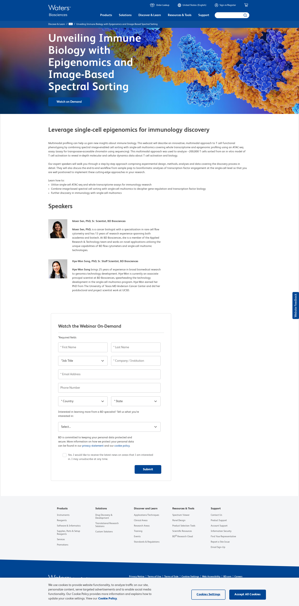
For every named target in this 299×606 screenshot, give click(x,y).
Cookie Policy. (107, 598)
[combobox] (232, 15)
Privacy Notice (136, 576)
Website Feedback (295, 305)
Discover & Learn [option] (149, 15)
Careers (238, 576)
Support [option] (203, 15)
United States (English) (194, 5)
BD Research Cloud (182, 536)
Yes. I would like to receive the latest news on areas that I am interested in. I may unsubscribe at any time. (110, 457)
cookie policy (122, 446)
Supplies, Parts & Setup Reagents (68, 532)
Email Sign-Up (218, 547)
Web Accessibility (211, 576)
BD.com (227, 576)
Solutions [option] (125, 15)
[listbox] (106, 15)
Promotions (62, 545)
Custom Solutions (104, 531)
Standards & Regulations (147, 542)
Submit (148, 469)
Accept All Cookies (247, 594)
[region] (149, 592)
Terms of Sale (171, 576)
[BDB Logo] (59, 10)
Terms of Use (154, 576)
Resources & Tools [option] (179, 15)
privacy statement (93, 446)
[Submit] (245, 15)
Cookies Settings (190, 576)
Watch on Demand (69, 101)
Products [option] (106, 15)
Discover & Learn (56, 24)
